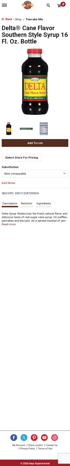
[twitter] (24, 437)
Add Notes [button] (8, 183)
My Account (18, 445)
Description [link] (10, 203)
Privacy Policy (27, 448)
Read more (9, 224)
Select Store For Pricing (21, 157)
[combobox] (35, 173)
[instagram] (54, 437)
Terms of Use (45, 448)
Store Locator (35, 445)
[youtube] (44, 437)
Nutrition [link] (26, 203)
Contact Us (52, 445)
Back (8, 19)
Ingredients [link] (43, 203)
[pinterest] (34, 437)
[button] (9, 129)
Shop (18, 19)
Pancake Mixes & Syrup (42, 19)
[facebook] (13, 437)
